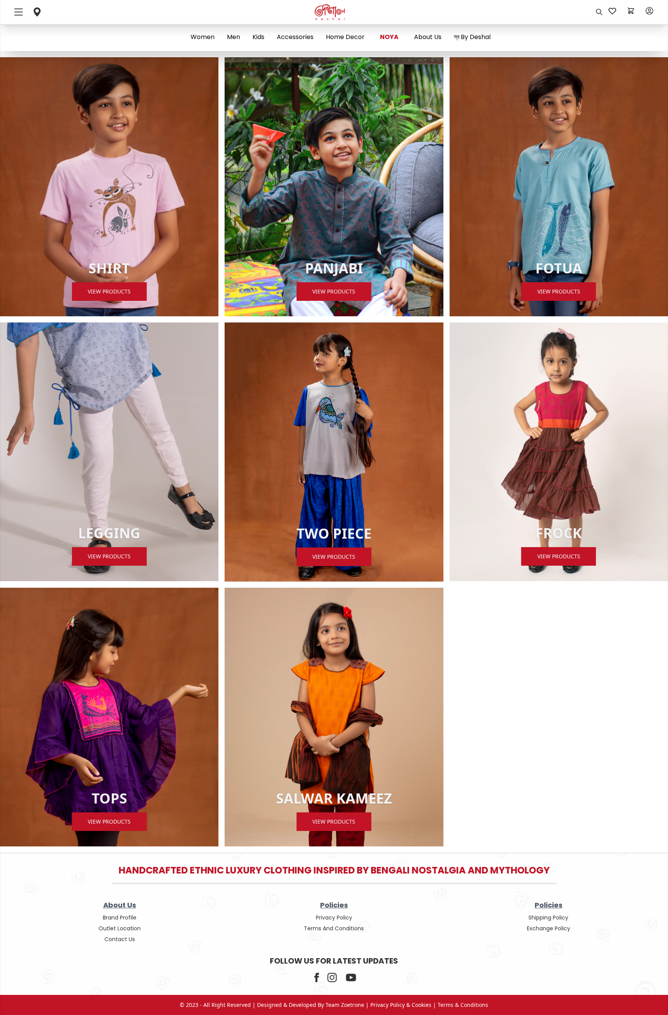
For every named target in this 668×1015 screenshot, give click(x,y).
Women (203, 36)
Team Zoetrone (344, 1004)
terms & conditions (463, 1004)
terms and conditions (334, 928)
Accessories (295, 36)
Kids (258, 36)
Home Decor (345, 36)
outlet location (120, 928)
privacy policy (334, 917)
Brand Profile (119, 917)
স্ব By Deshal (472, 36)
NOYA (389, 36)
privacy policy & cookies (400, 1004)
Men (233, 36)
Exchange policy (548, 928)
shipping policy (548, 917)
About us (427, 36)
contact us (119, 939)
